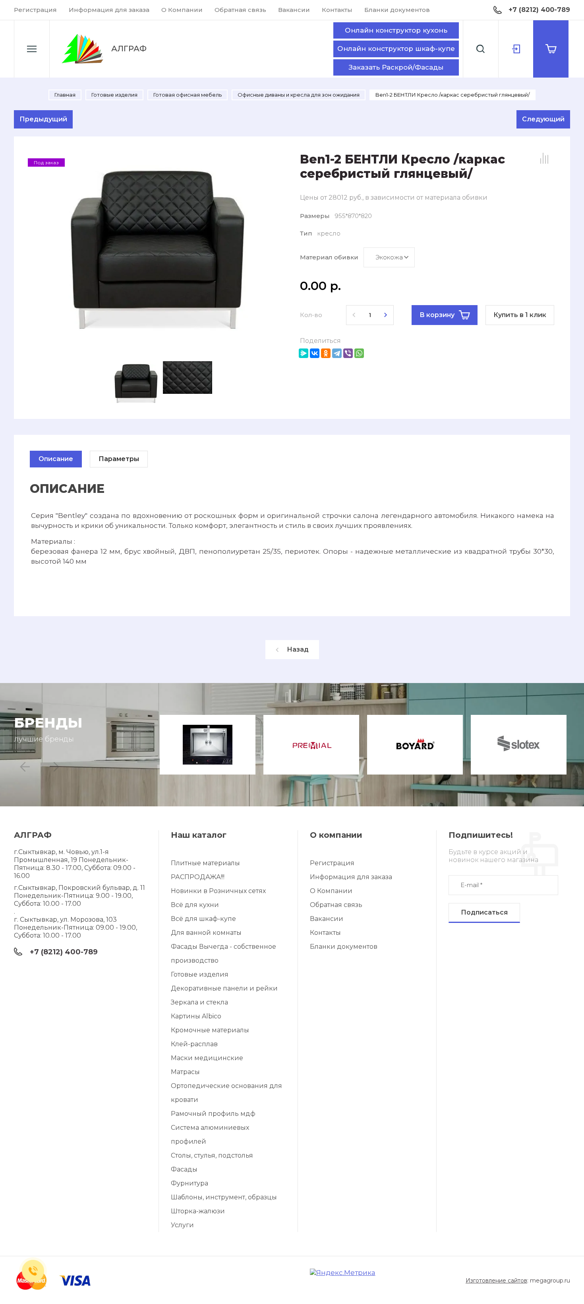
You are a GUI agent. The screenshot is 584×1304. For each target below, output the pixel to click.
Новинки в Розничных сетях (218, 891)
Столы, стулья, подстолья (212, 1155)
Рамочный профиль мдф (213, 1113)
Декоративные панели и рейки (224, 988)
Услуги (182, 1225)
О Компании (182, 10)
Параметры (119, 459)
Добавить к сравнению (544, 158)
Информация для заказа (109, 10)
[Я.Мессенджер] (303, 353)
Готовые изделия (199, 974)
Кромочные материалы (210, 1030)
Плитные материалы (205, 863)
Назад (298, 649)
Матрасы (185, 1072)
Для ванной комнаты (206, 932)
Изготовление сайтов (496, 1280)
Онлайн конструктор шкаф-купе (396, 49)
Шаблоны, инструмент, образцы (224, 1197)
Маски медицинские (207, 1058)
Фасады (184, 1169)
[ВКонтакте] (314, 353)
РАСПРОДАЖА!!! (197, 877)
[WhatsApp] (359, 353)
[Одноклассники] (326, 353)
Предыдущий (43, 119)
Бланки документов (397, 10)
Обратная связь (240, 10)
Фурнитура (189, 1183)
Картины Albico (196, 1016)
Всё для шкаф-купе (203, 919)
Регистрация (35, 10)
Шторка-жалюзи (198, 1211)
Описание (56, 459)
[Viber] (348, 353)
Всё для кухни (195, 905)
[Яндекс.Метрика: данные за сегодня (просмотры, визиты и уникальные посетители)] (342, 1273)
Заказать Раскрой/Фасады (396, 67)
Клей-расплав (194, 1044)
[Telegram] (337, 353)
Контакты (337, 10)
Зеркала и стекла (199, 1002)
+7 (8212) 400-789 (539, 10)
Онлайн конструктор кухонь (396, 30)
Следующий (543, 119)
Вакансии (294, 10)
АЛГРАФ (129, 48)
